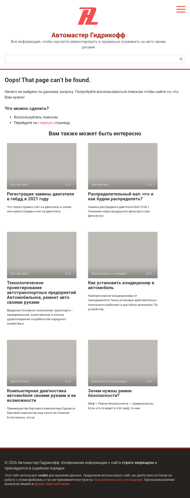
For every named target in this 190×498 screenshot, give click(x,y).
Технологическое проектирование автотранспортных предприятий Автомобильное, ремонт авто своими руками (41, 292)
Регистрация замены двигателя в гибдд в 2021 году (40, 196)
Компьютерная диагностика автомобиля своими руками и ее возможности (41, 395)
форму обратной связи (51, 484)
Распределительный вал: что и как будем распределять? (120, 196)
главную (45, 123)
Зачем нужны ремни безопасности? (110, 393)
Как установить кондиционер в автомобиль (121, 285)
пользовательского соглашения (118, 480)
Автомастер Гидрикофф (88, 35)
